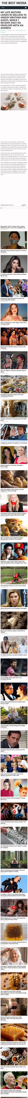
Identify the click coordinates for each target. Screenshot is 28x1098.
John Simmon (3, 30)
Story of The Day (19, 30)
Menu (2, 7)
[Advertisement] (14, 59)
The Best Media (14, 3)
